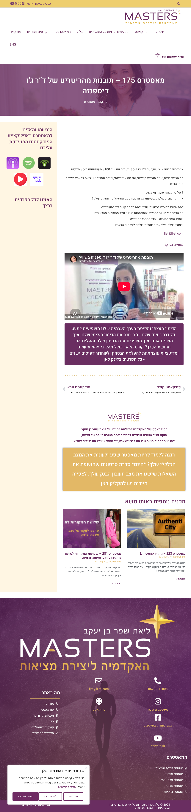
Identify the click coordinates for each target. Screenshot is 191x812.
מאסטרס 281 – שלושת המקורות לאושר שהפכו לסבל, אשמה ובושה (92, 555)
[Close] (85, 768)
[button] (179, 4)
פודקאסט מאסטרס (95, 102)
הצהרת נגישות (144, 807)
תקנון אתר (163, 807)
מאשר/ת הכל (25, 796)
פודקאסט (99, 709)
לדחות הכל (50, 796)
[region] (48, 785)
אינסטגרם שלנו (158, 709)
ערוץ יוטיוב (158, 746)
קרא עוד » (180, 579)
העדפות (73, 796)
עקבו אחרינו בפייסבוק (157, 725)
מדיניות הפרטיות (67, 787)
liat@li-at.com (174, 233)
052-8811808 (158, 689)
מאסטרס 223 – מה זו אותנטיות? (162, 553)
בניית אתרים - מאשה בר (35, 804)
